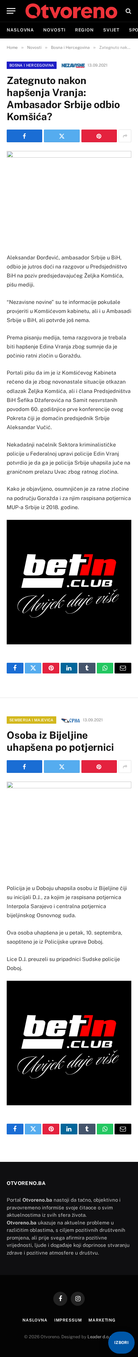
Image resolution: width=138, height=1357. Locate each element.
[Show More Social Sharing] (125, 136)
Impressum (68, 1320)
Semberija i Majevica (31, 720)
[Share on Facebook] (24, 136)
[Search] (127, 10)
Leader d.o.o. (100, 1336)
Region (84, 29)
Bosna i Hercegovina (31, 65)
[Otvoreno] (71, 11)
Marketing (102, 1320)
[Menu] (11, 10)
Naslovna (20, 29)
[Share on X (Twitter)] (61, 136)
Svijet (111, 29)
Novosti (54, 29)
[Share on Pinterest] (99, 136)
